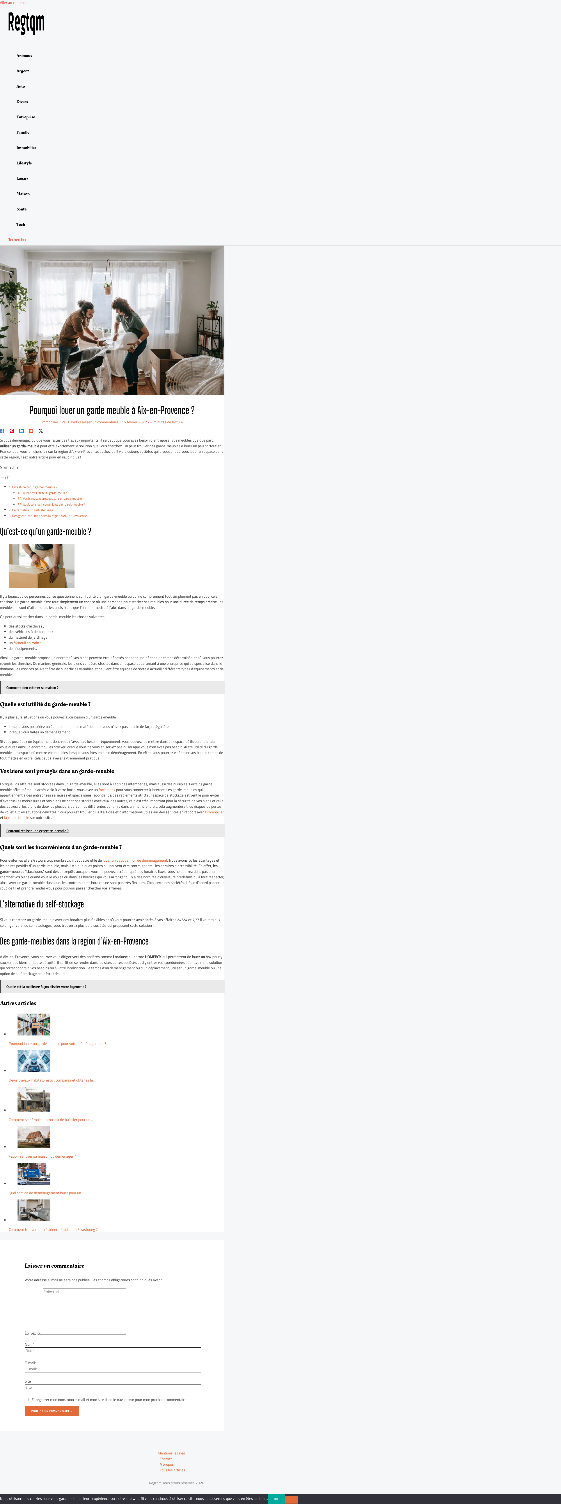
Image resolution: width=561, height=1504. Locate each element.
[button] (17, 239)
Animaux (24, 55)
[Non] (291, 1500)
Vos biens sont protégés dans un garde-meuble (52, 498)
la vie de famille (16, 817)
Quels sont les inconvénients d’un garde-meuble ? (54, 504)
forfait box (107, 789)
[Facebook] (2, 430)
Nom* (29, 1344)
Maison (23, 194)
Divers (22, 101)
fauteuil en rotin (26, 642)
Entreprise (25, 117)
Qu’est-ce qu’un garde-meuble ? (34, 487)
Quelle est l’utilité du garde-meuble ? (46, 493)
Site (28, 1381)
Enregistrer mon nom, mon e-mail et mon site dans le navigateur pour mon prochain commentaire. (109, 1399)
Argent (22, 71)
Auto (20, 86)
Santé (21, 209)
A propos (167, 1464)
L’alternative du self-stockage (32, 510)
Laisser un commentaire (99, 422)
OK (276, 1499)
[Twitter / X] (41, 430)
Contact (166, 1459)
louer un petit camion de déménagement (135, 860)
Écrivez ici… (34, 1333)
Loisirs (22, 178)
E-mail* (31, 1362)
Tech (20, 224)
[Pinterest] (12, 430)
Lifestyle (24, 163)
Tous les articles (172, 1470)
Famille (22, 132)
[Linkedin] (21, 430)
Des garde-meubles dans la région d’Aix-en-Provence (49, 516)
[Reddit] (31, 430)
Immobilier (26, 147)
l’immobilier (214, 812)
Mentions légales (171, 1453)
